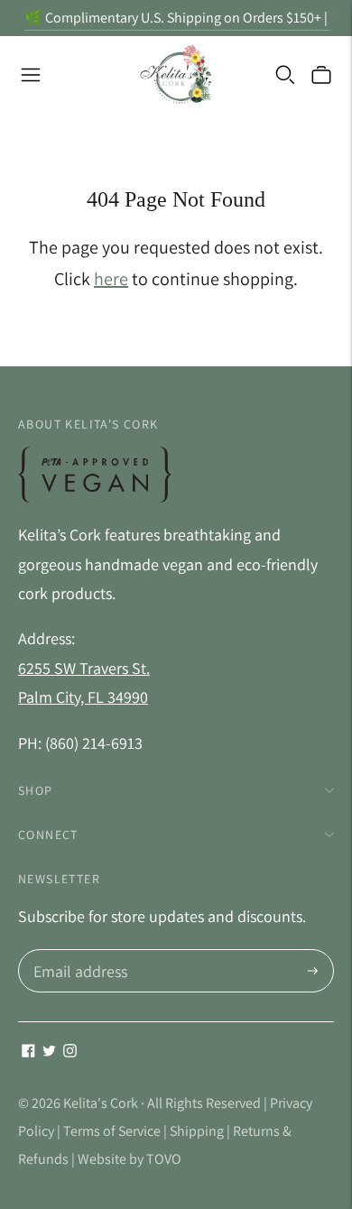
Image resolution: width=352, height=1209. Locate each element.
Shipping (197, 1130)
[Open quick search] (285, 75)
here (111, 279)
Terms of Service (112, 1130)
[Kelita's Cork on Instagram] (70, 1051)
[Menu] (30, 75)
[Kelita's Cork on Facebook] (28, 1051)
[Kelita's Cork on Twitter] (49, 1051)
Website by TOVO (129, 1158)
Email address (78, 952)
